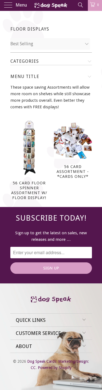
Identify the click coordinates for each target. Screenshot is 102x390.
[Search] (80, 5)
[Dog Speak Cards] (51, 5)
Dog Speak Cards (41, 361)
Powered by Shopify (55, 367)
